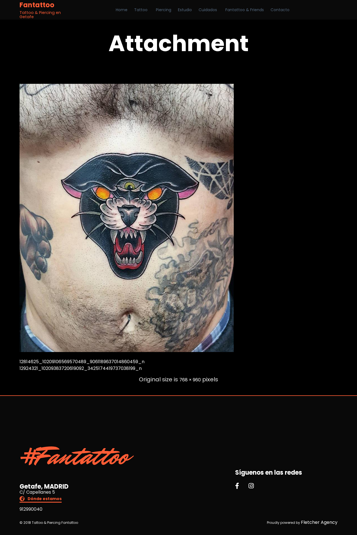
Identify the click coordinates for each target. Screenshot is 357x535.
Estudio (185, 10)
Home (121, 10)
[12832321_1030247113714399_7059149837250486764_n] (127, 350)
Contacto (280, 10)
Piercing (163, 10)
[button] (41, 499)
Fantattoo (37, 5)
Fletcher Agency (319, 522)
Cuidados (208, 10)
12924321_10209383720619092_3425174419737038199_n (81, 368)
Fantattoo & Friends (244, 10)
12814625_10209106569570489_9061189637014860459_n (82, 361)
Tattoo (141, 10)
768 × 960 (190, 380)
